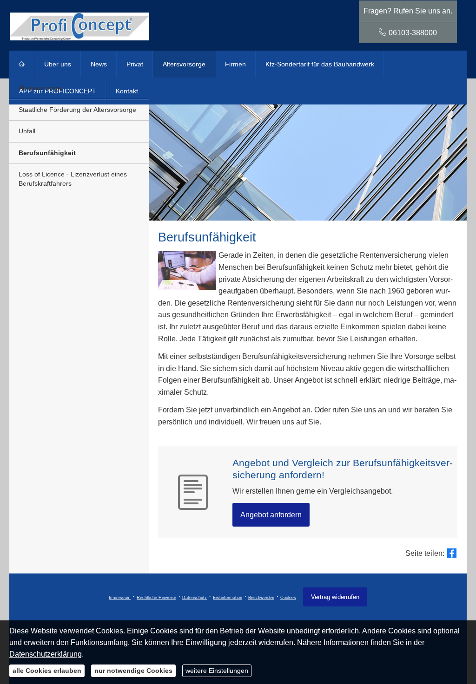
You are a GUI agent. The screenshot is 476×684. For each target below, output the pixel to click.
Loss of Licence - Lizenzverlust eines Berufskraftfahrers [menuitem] (73, 178)
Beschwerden (261, 597)
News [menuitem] (99, 64)
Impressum (120, 597)
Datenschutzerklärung (45, 654)
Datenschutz (194, 597)
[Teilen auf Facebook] (451, 553)
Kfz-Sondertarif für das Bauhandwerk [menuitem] (319, 64)
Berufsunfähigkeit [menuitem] (47, 152)
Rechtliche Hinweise (156, 597)
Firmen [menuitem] (235, 64)
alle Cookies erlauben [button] (47, 670)
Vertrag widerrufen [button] (335, 596)
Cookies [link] (288, 597)
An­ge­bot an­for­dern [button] (271, 515)
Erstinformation (227, 597)
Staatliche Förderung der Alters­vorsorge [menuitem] (77, 109)
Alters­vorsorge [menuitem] (184, 64)
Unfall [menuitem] (27, 131)
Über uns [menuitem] (57, 64)
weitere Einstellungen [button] (216, 670)
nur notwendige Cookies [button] (133, 670)
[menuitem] (21, 64)
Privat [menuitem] (134, 64)
